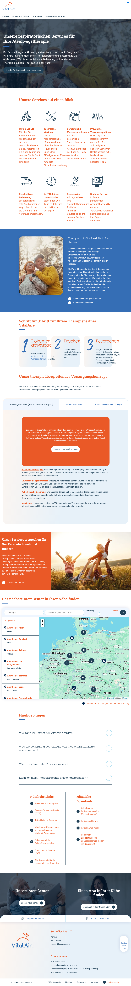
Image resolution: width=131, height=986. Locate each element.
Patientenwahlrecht (90, 828)
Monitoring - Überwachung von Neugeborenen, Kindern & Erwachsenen (47, 830)
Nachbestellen (56, 940)
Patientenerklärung (76, 287)
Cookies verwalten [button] (113, 982)
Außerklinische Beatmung (46, 820)
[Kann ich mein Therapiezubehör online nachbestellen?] (65, 777)
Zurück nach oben (124, 945)
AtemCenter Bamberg (17, 676)
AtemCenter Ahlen (15, 628)
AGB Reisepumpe (57, 962)
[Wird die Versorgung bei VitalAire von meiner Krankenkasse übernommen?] (65, 748)
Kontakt (54, 937)
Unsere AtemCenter (15, 582)
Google (125, 698)
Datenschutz (81, 982)
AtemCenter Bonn (15, 687)
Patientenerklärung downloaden (87, 298)
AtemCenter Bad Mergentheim (14, 663)
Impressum (94, 982)
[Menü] (128, 3)
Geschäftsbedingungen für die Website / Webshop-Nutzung (74, 969)
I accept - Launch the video (65, 449)
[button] (104, 661)
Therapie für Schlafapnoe (46, 803)
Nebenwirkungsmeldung (60, 944)
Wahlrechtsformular (39, 359)
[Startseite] (8, 6)
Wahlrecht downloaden (83, 303)
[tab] (31, 404)
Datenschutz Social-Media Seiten (64, 965)
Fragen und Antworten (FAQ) (45, 851)
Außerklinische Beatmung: (34, 492)
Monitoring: (27, 503)
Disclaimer (69, 982)
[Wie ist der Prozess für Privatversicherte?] (65, 764)
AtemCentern (29, 568)
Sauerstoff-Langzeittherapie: (35, 481)
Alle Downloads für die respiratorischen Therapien (47, 861)
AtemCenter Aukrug (16, 650)
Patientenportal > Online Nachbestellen (44, 841)
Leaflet (111, 698)
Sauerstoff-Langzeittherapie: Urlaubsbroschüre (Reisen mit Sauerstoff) (92, 839)
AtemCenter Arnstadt (17, 639)
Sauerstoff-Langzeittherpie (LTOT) (47, 812)
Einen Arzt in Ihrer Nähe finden (96, 907)
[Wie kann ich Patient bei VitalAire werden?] (65, 733)
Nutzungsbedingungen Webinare (64, 972)
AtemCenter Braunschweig (19, 698)
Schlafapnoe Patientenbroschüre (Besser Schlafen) (90, 811)
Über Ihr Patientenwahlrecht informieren (23, 70)
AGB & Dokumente (54, 982)
